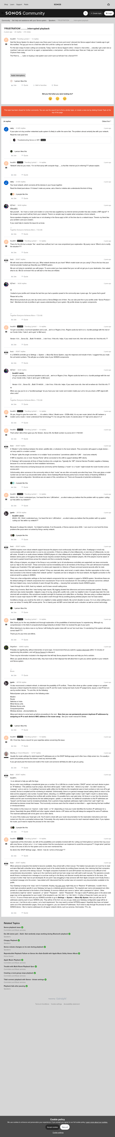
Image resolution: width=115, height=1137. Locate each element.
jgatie (12, 512)
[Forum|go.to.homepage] (25, 13)
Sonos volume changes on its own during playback (23, 947)
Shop (6, 4)
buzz (12, 259)
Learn (12, 4)
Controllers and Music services (15, 930)
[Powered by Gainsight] (58, 999)
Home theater (9, 956)
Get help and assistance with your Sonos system (29, 20)
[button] (2, 13)
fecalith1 (13, 39)
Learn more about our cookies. (97, 1122)
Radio (26, 4)
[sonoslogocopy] (57, 4)
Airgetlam (13, 646)
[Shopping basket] (108, 4)
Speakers (52, 20)
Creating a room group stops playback (18, 973)
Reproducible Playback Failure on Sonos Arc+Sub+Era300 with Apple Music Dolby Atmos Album (41, 953)
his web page (60, 885)
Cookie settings (56, 1004)
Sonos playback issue (12, 927)
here (49, 888)
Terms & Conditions (42, 1004)
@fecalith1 (14, 208)
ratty (12, 128)
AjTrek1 (13, 205)
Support (19, 4)
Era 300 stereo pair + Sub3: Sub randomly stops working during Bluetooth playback (36, 934)
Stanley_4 (13, 753)
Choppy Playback (10, 940)
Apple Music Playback (12, 960)
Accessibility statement (72, 1004)
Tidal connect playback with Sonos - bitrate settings (24, 979)
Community (6, 20)
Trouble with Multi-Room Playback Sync (19, 966)
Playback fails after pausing (14, 986)
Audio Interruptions (18, 75)
